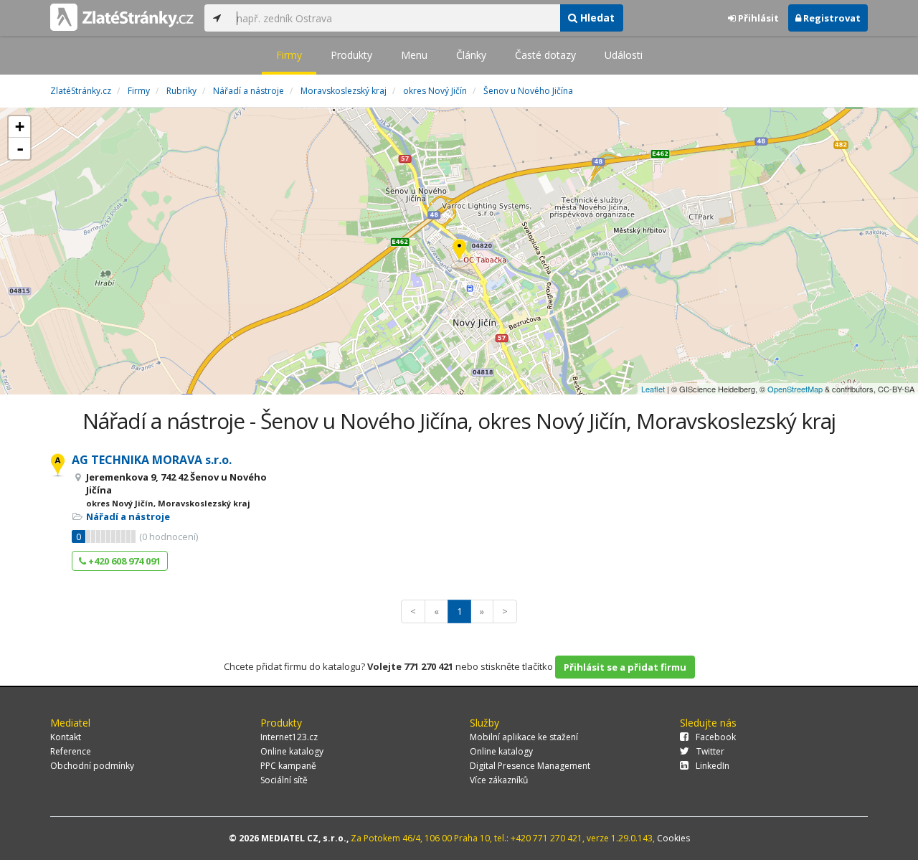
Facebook (716, 737)
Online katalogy (291, 751)
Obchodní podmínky (92, 766)
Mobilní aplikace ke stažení (524, 737)
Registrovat (831, 17)
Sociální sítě (284, 780)
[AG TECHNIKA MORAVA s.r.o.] (459, 251)
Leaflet (653, 388)
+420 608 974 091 (123, 560)
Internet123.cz (289, 737)
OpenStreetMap (795, 388)
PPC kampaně (288, 766)
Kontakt (65, 737)
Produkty (351, 55)
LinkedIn (712, 766)
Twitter (710, 751)
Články (471, 55)
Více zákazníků (499, 780)
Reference (70, 751)
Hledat (596, 17)
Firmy (289, 55)
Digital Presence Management (530, 766)
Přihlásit (757, 17)
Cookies (673, 838)
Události (624, 55)
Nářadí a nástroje (128, 516)
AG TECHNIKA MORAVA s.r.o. (152, 460)
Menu (414, 55)
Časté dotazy (545, 55)
